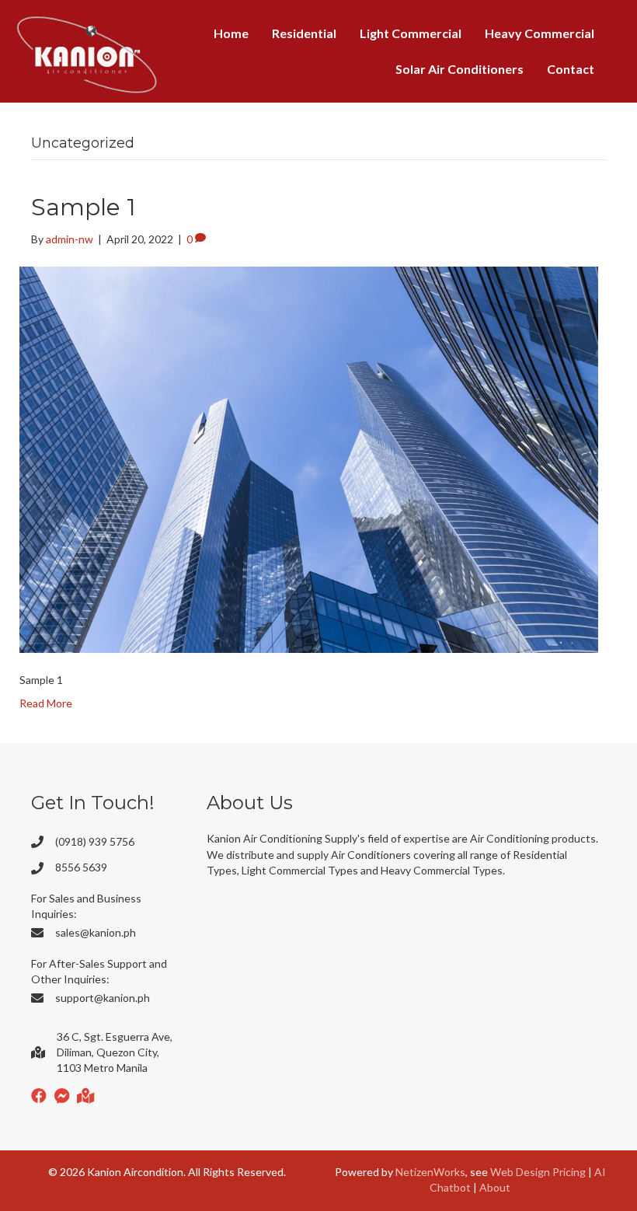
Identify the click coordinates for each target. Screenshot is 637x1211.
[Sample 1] (308, 458)
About (494, 1187)
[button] (39, 1096)
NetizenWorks (430, 1171)
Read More (45, 703)
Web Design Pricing (538, 1171)
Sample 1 (83, 207)
